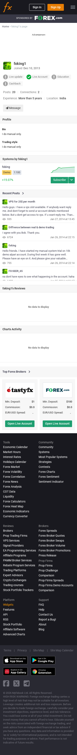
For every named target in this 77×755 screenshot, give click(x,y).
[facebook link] (6, 683)
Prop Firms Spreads (51, 580)
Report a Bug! (47, 619)
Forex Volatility (12, 471)
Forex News (10, 481)
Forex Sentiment (49, 476)
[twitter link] (16, 683)
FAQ (41, 604)
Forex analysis (12, 486)
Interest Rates (12, 457)
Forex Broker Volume (52, 545)
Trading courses (13, 585)
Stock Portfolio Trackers (18, 590)
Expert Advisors (13, 575)
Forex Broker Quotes (52, 535)
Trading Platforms (14, 570)
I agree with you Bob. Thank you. (21, 232)
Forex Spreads (48, 530)
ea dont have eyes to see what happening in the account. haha (38, 276)
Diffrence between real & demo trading (31, 227)
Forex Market (11, 466)
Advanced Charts (14, 634)
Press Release (47, 555)
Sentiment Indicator (51, 481)
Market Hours (12, 452)
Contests (44, 466)
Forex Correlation (14, 476)
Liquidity (8, 496)
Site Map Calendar (62, 650)
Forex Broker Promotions (54, 550)
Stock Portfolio (12, 624)
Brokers (8, 530)
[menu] (73, 7)
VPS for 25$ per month (22, 201)
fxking (6, 167)
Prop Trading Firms (15, 535)
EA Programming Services (19, 550)
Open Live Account (20, 423)
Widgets (8, 604)
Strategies (45, 462)
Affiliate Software (14, 629)
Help (41, 609)
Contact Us (46, 614)
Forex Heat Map (13, 506)
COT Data (9, 491)
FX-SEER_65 (16, 271)
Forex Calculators (14, 501)
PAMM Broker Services (17, 560)
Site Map (38, 650)
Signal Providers (13, 545)
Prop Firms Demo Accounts (56, 585)
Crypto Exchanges (14, 580)
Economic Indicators (16, 511)
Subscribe (59, 179)
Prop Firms (46, 565)
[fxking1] (4, 201)
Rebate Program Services (19, 565)
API (5, 614)
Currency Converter (15, 516)
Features (8, 609)
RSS (5, 619)
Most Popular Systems (53, 457)
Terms (7, 650)
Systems (44, 452)
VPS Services (11, 540)
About (42, 624)
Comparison (46, 590)
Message (14, 108)
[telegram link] (27, 683)
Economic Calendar (15, 447)
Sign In (37, 7)
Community (46, 447)
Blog (41, 629)
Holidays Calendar (14, 462)
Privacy (22, 650)
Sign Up (56, 7)
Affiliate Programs (14, 555)
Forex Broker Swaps (51, 540)
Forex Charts (47, 471)
